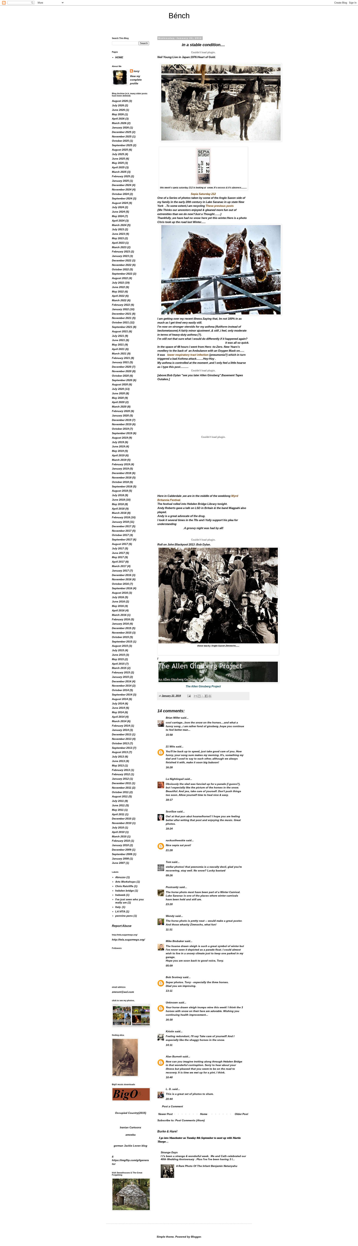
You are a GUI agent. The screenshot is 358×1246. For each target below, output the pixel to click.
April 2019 (118, 455)
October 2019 (120, 428)
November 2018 (121, 477)
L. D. (169, 1089)
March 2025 (119, 171)
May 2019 (118, 450)
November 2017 (121, 530)
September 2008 (122, 854)
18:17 (169, 799)
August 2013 (120, 752)
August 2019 (120, 437)
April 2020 (118, 402)
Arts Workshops (125, 881)
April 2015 (118, 663)
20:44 (169, 1098)
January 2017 (120, 570)
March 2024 (119, 225)
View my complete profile (136, 80)
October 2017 (120, 535)
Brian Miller (173, 717)
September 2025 (122, 145)
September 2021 (122, 326)
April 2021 (118, 349)
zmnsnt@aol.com (123, 991)
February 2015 (121, 672)
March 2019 (119, 459)
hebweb (120, 894)
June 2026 (118, 109)
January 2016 (120, 623)
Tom (168, 861)
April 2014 (118, 716)
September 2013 (122, 747)
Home (203, 1114)
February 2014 (121, 725)
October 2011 (120, 792)
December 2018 (121, 473)
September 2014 (122, 694)
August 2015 (120, 645)
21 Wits (170, 746)
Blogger (196, 1236)
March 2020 (119, 406)
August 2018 (120, 490)
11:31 (169, 929)
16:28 (169, 767)
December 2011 (121, 783)
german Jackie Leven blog (130, 1145)
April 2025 (118, 167)
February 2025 (121, 176)
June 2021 (118, 340)
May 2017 (118, 557)
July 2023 (118, 229)
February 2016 (121, 619)
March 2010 (119, 836)
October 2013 (120, 743)
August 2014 (120, 699)
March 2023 (119, 247)
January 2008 (120, 858)
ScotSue (171, 811)
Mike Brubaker (175, 941)
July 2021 (118, 335)
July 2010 (118, 827)
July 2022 (118, 282)
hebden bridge (124, 890)
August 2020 (120, 384)
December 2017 (121, 526)
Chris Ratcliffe (124, 886)
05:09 (169, 965)
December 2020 (121, 366)
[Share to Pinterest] (210, 696)
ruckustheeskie (175, 840)
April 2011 (118, 814)
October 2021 (120, 322)
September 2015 (122, 641)
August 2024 (120, 202)
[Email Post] (188, 696)
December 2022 (121, 260)
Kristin (170, 1031)
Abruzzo (120, 877)
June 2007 (118, 862)
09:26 (169, 875)
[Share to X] (203, 696)
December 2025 (121, 132)
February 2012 (121, 774)
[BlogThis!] (199, 696)
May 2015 (118, 659)
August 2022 (120, 278)
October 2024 (120, 193)
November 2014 (121, 685)
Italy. (118, 907)
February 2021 (121, 358)
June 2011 (118, 805)
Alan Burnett (174, 1056)
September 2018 (122, 486)
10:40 (169, 1077)
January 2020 (120, 415)
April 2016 (118, 610)
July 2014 (118, 703)
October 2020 (120, 375)
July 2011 (118, 800)
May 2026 (118, 114)
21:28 (169, 850)
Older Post (241, 1114)
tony (136, 71)
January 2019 (120, 468)
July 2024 (118, 207)
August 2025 (120, 149)
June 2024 (118, 211)
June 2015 (118, 654)
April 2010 (118, 831)
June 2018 (118, 499)
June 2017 (118, 552)
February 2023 (121, 251)
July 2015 (118, 650)
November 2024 (121, 189)
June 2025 (118, 158)
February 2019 (121, 464)
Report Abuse (121, 925)
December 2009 (121, 849)
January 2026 (120, 127)
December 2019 (121, 419)
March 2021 (119, 353)
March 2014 (119, 721)
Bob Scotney (174, 977)
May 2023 (118, 238)
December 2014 (121, 681)
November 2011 (121, 787)
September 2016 (122, 588)
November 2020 (121, 371)
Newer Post (165, 1114)
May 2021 (118, 344)
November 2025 (121, 136)
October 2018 (120, 481)
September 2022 (122, 273)
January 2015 (120, 676)
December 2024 (121, 185)
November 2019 (121, 424)
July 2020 (118, 388)
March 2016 (119, 614)
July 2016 (118, 597)
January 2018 (120, 521)
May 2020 (118, 397)
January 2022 (120, 309)
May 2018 (118, 504)
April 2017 (118, 561)
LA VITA (120, 911)
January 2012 (120, 778)
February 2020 (121, 411)
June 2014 (118, 707)
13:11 (169, 990)
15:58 (169, 734)
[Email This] (195, 696)
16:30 (169, 1019)
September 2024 (122, 198)
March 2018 (119, 512)
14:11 (169, 1044)
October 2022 (120, 269)
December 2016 (121, 575)
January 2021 (120, 362)
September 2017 (122, 539)
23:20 (169, 904)
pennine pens (124, 915)
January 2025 (120, 180)
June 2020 (118, 393)
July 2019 (118, 442)
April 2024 (118, 220)
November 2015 (121, 632)
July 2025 (118, 154)
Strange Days (169, 1152)
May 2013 (118, 765)
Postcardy (172, 887)
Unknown (172, 1002)
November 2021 (121, 317)
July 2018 (118, 495)
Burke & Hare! (167, 1131)
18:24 (169, 828)
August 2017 (120, 543)
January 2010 (120, 845)
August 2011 (120, 796)
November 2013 (121, 738)
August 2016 (120, 592)
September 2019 (122, 433)
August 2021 (120, 331)
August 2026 (120, 100)
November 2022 (121, 264)
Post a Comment (172, 1106)
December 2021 (121, 313)
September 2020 (122, 380)
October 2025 (120, 140)
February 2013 (121, 769)
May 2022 (118, 291)
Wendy (170, 915)
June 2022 (118, 287)
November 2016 (121, 579)
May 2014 (118, 712)
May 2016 (118, 605)
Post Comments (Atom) (190, 1120)
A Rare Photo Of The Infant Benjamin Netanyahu (206, 1165)
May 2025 (118, 162)
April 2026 (118, 118)
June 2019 (118, 446)
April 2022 (118, 295)
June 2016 (118, 601)
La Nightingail (175, 778)
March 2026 (119, 123)
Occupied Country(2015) (130, 1112)
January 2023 (120, 255)
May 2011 (118, 809)
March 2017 (119, 566)
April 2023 (118, 242)
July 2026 (118, 105)
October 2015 (120, 637)
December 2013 (121, 734)
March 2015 (119, 667)
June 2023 (118, 233)
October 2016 (120, 583)
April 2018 (118, 508)
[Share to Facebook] (206, 696)
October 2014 (120, 690)
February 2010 (121, 840)
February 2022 (121, 304)
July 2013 (118, 756)
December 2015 (121, 628)
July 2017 (118, 548)
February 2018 (121, 517)
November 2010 (121, 823)
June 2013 (118, 761)
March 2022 (119, 300)
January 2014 (120, 729)
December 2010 (121, 818)
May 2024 (118, 216)
